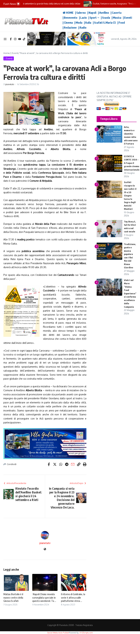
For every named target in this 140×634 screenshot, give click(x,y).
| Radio (82, 27)
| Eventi (127, 17)
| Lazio (83, 17)
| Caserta (116, 12)
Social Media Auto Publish (58, 632)
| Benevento (70, 17)
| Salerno (80, 12)
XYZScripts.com (86, 632)
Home (6, 53)
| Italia (87, 22)
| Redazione (70, 27)
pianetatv (9, 84)
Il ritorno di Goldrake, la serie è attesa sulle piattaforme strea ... (73, 597)
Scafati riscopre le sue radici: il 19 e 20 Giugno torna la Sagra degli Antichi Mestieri (130, 195)
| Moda (78, 22)
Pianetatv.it (56, 20)
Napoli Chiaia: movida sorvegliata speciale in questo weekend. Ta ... (44, 597)
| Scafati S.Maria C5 (104, 22)
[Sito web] (45, 549)
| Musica (116, 17)
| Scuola (105, 17)
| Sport (92, 17)
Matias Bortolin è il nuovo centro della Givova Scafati (13, 597)
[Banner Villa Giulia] (44, 443)
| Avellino (103, 12)
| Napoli (91, 12)
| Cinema (68, 22)
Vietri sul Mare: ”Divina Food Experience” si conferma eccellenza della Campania (130, 293)
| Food (121, 22)
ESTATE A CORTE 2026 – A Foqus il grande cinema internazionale (131, 163)
